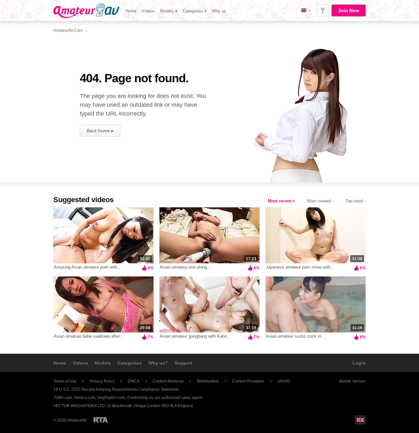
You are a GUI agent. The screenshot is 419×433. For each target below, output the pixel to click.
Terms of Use (65, 381)
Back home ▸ (100, 130)
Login (359, 363)
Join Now (348, 10)
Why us (219, 11)
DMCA (133, 381)
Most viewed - (320, 200)
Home (131, 11)
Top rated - (355, 200)
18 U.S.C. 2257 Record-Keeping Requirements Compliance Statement (116, 389)
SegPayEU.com (111, 397)
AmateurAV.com (86, 11)
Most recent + (281, 200)
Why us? (158, 363)
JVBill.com (62, 397)
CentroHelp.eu (140, 397)
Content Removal (168, 381)
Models (103, 363)
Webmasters (208, 381)
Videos (148, 11)
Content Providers (248, 381)
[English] (360, 419)
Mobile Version (352, 381)
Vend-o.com (84, 397)
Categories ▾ (195, 11)
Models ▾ (168, 11)
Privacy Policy (102, 381)
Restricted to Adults (101, 420)
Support (183, 363)
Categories (130, 363)
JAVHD (283, 381)
